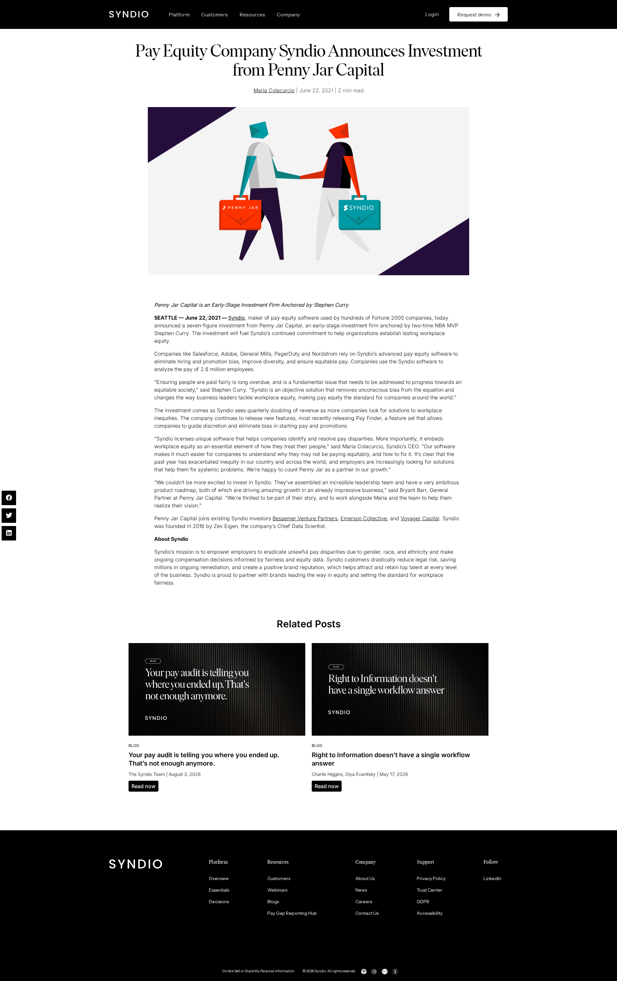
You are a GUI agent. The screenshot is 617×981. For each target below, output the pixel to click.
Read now (143, 786)
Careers (363, 901)
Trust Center (430, 890)
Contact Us (367, 913)
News (361, 890)
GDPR (423, 901)
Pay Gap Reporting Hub (292, 913)
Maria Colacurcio (274, 90)
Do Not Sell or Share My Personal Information (258, 971)
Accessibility (430, 913)
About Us (365, 878)
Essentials (219, 890)
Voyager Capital (420, 518)
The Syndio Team (147, 774)
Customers (214, 14)
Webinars (277, 890)
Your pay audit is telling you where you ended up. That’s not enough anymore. (204, 759)
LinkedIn (492, 878)
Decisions (219, 901)
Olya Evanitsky (360, 774)
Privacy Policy (431, 878)
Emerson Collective (364, 518)
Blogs (273, 901)
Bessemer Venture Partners (305, 518)
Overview (219, 878)
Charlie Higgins (327, 774)
